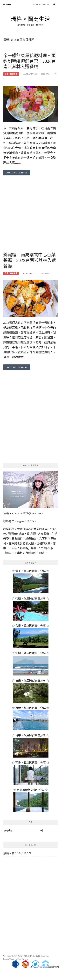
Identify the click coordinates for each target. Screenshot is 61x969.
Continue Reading (17, 173)
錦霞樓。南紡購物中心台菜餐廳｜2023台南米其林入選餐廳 (29, 260)
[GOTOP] (45, 964)
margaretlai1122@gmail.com (26, 513)
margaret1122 (30, 74)
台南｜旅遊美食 (11, 74)
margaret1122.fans (25, 521)
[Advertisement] (30, 220)
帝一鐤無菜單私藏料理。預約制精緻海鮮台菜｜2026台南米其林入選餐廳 (29, 61)
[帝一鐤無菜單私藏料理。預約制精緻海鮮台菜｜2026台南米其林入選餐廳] (30, 103)
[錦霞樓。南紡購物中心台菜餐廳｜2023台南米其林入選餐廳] (30, 298)
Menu (9, 4)
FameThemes (22, 959)
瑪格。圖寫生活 (30, 19)
